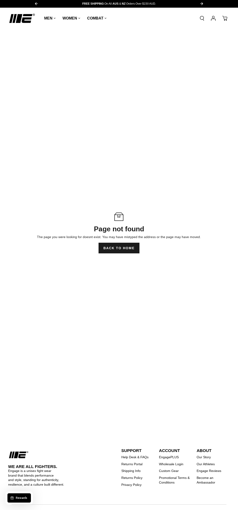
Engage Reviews (209, 471)
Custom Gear (169, 471)
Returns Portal (131, 464)
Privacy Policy (131, 485)
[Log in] (213, 18)
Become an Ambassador (206, 480)
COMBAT (95, 18)
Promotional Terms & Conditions (174, 480)
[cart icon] (225, 18)
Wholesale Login (171, 464)
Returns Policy (131, 478)
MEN (48, 18)
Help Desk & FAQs (135, 457)
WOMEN (70, 18)
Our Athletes (206, 464)
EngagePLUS (169, 457)
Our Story (204, 457)
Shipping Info (131, 471)
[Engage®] (22, 18)
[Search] (202, 18)
